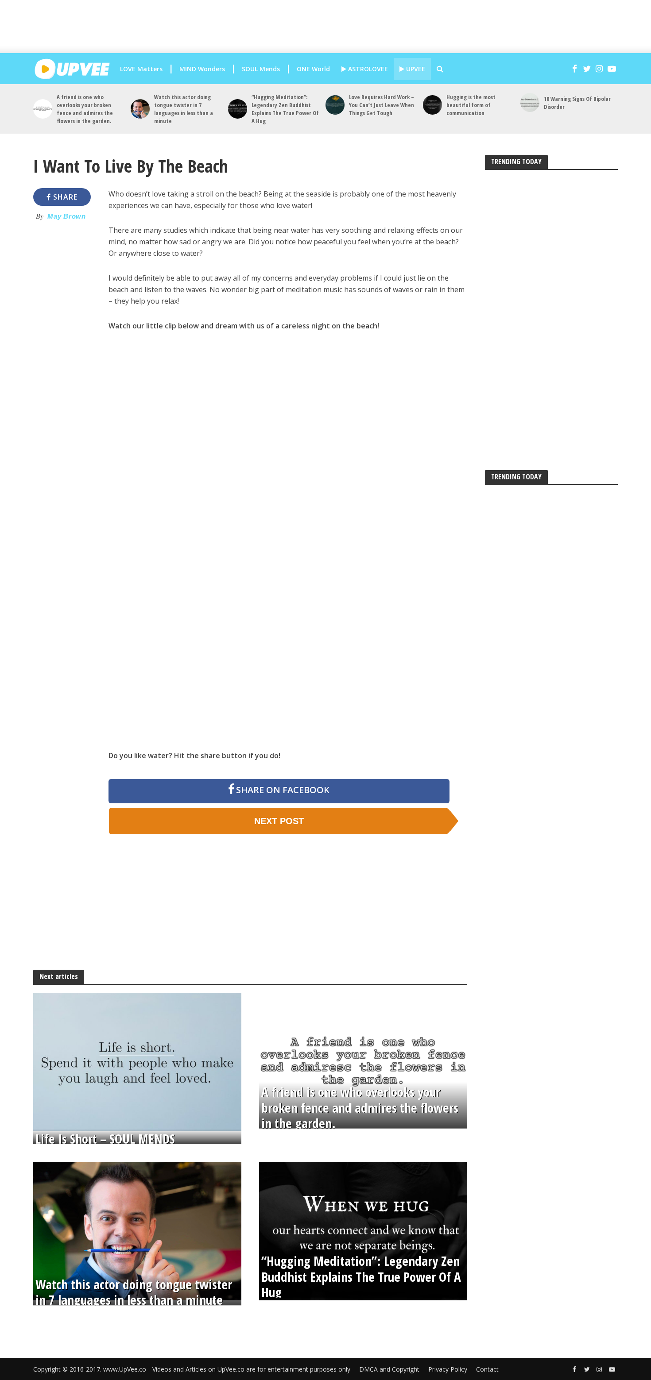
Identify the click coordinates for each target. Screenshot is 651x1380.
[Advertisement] (334, 26)
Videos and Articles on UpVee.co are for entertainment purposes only (251, 1369)
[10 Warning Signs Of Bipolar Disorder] (529, 102)
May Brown (66, 216)
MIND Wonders (202, 69)
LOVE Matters (141, 69)
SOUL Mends (261, 69)
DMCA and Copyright (389, 1369)
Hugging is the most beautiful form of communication (471, 105)
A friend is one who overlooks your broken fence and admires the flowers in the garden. (85, 109)
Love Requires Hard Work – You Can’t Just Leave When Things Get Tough (381, 105)
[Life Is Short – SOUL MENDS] (137, 1061)
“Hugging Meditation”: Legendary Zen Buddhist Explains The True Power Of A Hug (285, 109)
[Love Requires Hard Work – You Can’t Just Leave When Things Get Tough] (335, 104)
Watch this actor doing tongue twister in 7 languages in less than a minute (183, 109)
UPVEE (414, 69)
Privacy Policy (447, 1369)
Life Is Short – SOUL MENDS (105, 1139)
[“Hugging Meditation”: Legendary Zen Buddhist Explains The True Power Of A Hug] (237, 108)
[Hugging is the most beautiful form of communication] (432, 104)
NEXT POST (279, 821)
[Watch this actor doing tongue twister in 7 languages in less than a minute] (140, 108)
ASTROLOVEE (367, 69)
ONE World (313, 69)
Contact (487, 1369)
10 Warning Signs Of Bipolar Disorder (577, 103)
